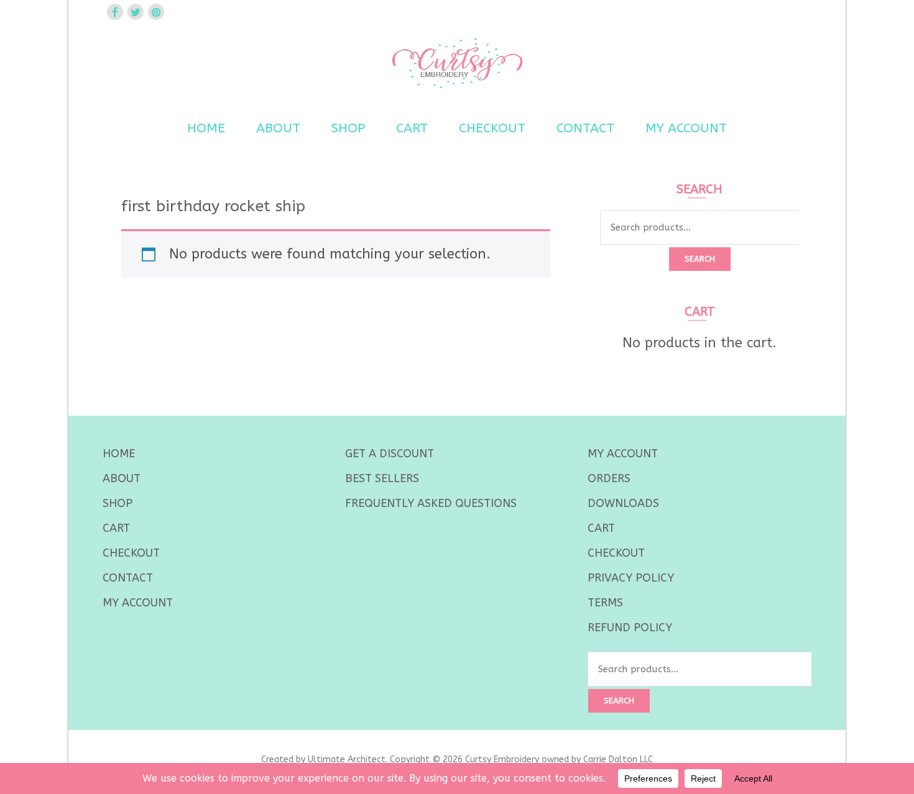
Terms (605, 602)
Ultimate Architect (346, 759)
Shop (348, 128)
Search (700, 258)
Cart (412, 128)
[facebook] (115, 12)
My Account (686, 128)
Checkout (492, 128)
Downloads (623, 503)
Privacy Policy (631, 578)
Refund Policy (630, 627)
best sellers (382, 478)
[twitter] (135, 12)
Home (206, 128)
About (278, 128)
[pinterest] (156, 12)
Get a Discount (389, 453)
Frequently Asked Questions (431, 503)
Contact (585, 128)
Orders (609, 478)
